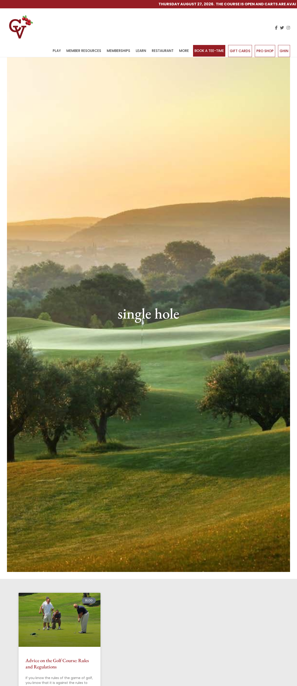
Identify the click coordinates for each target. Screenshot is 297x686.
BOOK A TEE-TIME (209, 50)
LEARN (141, 50)
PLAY (57, 50)
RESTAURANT (163, 50)
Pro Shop (265, 50)
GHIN (284, 50)
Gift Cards (240, 50)
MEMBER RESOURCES (83, 50)
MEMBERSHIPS (118, 50)
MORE (184, 50)
